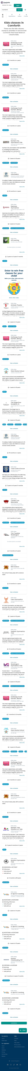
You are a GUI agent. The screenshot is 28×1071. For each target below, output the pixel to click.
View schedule (14, 69)
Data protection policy (19, 1046)
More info (22, 56)
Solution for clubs (6, 5)
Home (3, 1048)
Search (19, 9)
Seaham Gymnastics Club (18, 632)
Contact (16, 1038)
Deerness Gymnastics (15, 207)
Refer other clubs (14, 297)
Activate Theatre (16, 305)
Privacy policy (17, 1044)
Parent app (4, 1040)
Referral (3, 1056)
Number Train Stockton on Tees (16, 828)
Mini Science (15, 567)
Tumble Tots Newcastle (15, 501)
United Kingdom (15, 1061)
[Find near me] (25, 9)
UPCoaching (15, 240)
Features (4, 1050)
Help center (16, 1042)
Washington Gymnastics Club (16, 665)
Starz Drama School (17, 371)
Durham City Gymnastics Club (16, 141)
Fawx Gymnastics (17, 599)
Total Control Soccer (18, 468)
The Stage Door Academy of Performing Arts (16, 404)
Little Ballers (15, 174)
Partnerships (4, 1054)
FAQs (15, 1040)
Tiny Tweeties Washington (15, 534)
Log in (17, 5)
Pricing (3, 1052)
